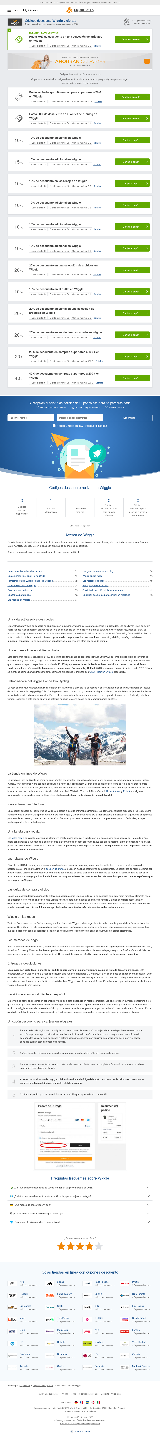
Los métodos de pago (93, 580)
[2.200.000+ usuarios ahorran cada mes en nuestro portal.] (80, 61)
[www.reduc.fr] (81, 1402)
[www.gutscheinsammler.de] (76, 1402)
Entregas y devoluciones (95, 585)
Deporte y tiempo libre (43, 1385)
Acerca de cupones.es (49, 1393)
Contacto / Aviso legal (111, 1393)
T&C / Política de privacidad (93, 425)
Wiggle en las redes (92, 575)
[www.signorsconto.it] (98, 1402)
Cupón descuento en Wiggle (67, 1385)
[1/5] (61, 1246)
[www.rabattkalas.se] (87, 1402)
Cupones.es (25, 1385)
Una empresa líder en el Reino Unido (26, 575)
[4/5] (89, 1246)
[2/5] (70, 1246)
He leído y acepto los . (82, 425)
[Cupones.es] (80, 10)
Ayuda (65, 1393)
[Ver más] (147, 61)
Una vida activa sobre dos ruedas (25, 571)
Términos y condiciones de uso (84, 1393)
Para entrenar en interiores (21, 590)
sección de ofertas (55, 868)
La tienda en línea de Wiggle (22, 585)
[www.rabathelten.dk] (93, 1402)
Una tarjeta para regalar (19, 594)
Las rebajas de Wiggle (19, 599)
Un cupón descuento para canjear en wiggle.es (106, 594)
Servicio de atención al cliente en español (103, 590)
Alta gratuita (129, 417)
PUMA (126, 791)
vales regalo (18, 837)
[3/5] (80, 1246)
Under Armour (113, 791)
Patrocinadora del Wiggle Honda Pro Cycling (30, 580)
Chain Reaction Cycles (101, 671)
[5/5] (98, 1246)
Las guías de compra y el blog (97, 571)
